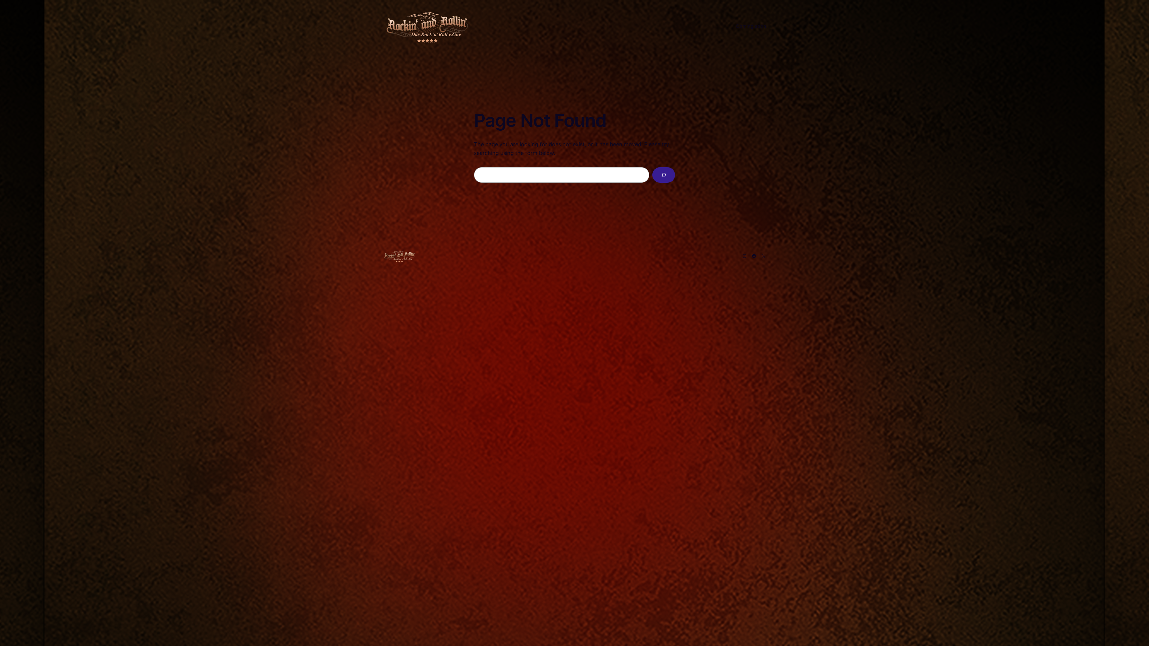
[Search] (663, 175)
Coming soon (751, 26)
